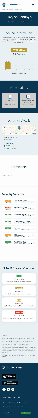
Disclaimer (12, 403)
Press (18, 397)
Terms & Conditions (17, 406)
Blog (9, 397)
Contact (5, 403)
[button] (19, 128)
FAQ (13, 397)
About (4, 397)
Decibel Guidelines (22, 403)
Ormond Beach (9, 9)
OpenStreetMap (20, 133)
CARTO (34, 133)
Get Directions (10, 146)
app (3, 41)
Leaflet (12, 133)
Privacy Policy (7, 406)
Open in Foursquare (11, 148)
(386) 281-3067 (10, 143)
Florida (3, 9)
